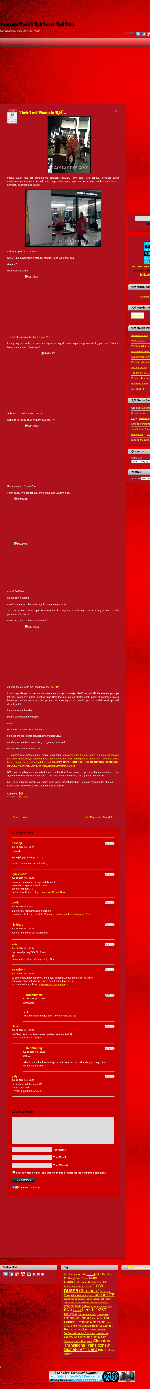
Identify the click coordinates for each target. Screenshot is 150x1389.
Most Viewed (137, 316)
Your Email (59, 1157)
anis (15, 944)
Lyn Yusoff (19, 874)
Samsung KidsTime (75, 1341)
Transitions (74, 1345)
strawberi (18, 969)
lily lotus (17, 924)
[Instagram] (29, 1274)
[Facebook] (143, 34)
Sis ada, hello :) (139, 367)
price (109, 1322)
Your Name (59, 1149)
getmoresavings (74, 1306)
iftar (68, 1309)
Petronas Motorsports (91, 1322)
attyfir (16, 902)
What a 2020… (138, 340)
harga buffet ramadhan (98, 1306)
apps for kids (78, 1274)
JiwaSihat (136, 429)
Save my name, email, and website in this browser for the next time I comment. (61, 1172)
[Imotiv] (38, 1274)
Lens (86, 1309)
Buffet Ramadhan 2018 (77, 1286)
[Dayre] (42, 1274)
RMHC (94, 1329)
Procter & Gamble (101, 1325)
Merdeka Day (97, 1318)
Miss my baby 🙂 (43, 959)
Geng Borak (137, 434)
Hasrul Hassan (138, 413)
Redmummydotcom (76, 1329)
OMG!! (37, 1090)
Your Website (60, 1165)
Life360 (99, 1309)
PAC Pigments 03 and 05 (99, 817)
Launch (77, 1310)
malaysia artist (87, 1314)
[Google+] (17, 1274)
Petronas (70, 1322)
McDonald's (83, 1317)
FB (112, 1294)
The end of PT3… (140, 373)
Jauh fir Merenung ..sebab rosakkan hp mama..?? (61, 914)
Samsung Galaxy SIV (92, 1336)
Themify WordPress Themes (40, 1383)
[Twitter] (138, 34)
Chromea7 (89, 1290)
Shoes (90, 1341)
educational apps (81, 1295)
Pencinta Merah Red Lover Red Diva (37, 24)
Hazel (15, 1026)
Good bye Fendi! (139, 383)
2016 (67, 1274)
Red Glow (22, 797)
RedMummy (34, 994)
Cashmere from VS (39, 337)
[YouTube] (23, 1274)
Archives (135, 478)
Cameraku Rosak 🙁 (52, 892)
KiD (133, 418)
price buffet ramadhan (77, 1326)
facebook (100, 1294)
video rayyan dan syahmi (52, 984)
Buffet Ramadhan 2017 (94, 1282)
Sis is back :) (137, 389)
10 (21, 793)
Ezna (133, 424)
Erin (37, 1037)
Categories (136, 458)
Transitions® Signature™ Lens (87, 1347)
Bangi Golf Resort (78, 1278)
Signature (102, 1340)
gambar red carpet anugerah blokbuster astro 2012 (86, 1302)
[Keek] (34, 1274)
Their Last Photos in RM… (42, 112)
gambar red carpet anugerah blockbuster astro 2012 (87, 1299)
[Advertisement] (75, 8)
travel (102, 1350)
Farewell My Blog (140, 335)
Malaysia (70, 1314)
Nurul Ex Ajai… (21, 817)
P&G (107, 1317)
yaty (15, 1076)
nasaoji (17, 843)
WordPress (18, 1383)
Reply (109, 843)
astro (91, 1274)
